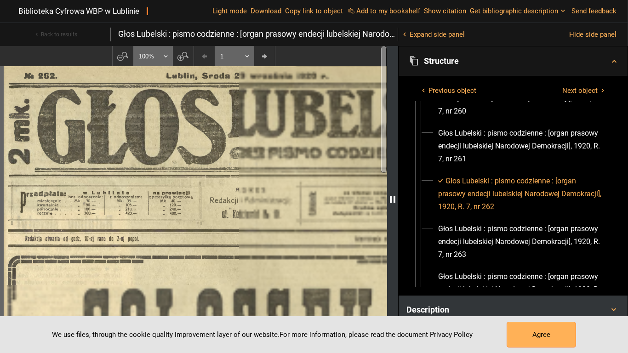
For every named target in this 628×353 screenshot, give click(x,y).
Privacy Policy (451, 334)
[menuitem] (521, 146)
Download (266, 11)
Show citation (445, 11)
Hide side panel (593, 34)
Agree (541, 334)
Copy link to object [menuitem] (314, 11)
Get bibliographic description (514, 11)
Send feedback (594, 11)
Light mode (229, 11)
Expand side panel (437, 34)
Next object (580, 90)
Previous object (452, 90)
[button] (513, 61)
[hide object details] (392, 199)
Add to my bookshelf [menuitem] (388, 11)
